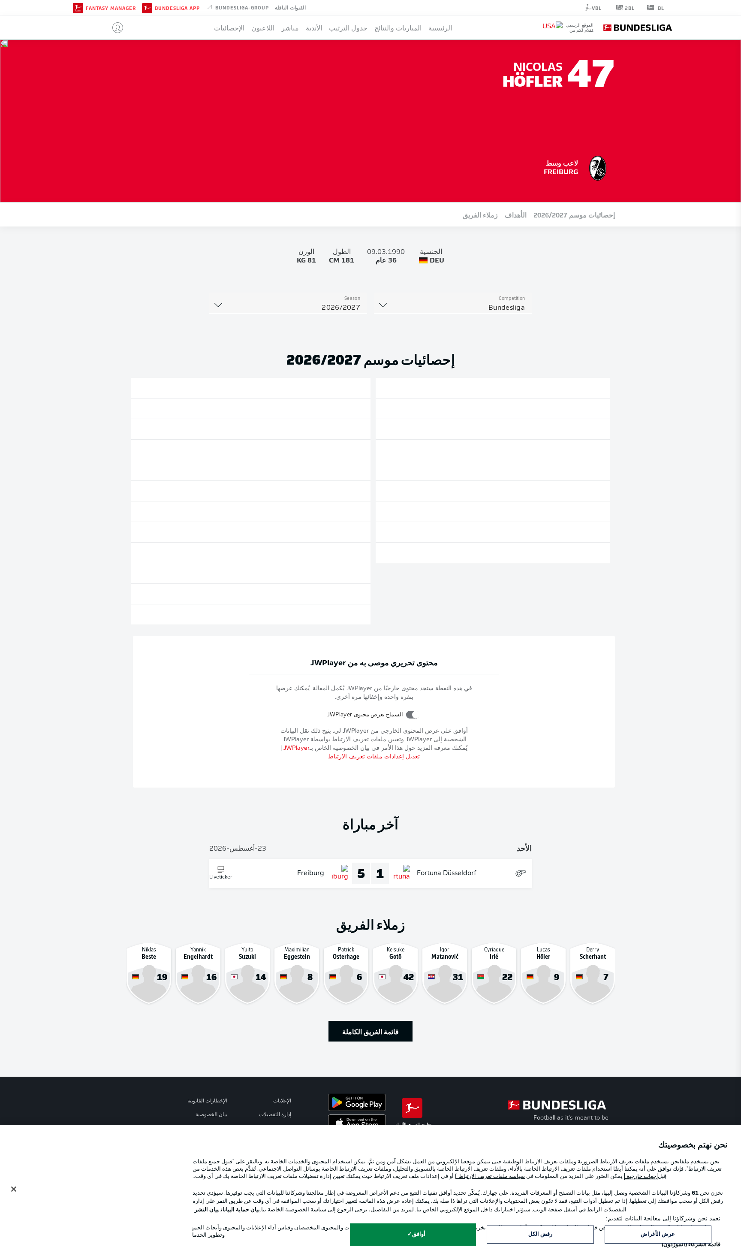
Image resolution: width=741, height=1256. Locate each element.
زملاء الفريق (480, 214)
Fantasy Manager (111, 7)
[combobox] (453, 308)
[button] (114, 27)
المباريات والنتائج (398, 27)
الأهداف (516, 214)
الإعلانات (282, 1101)
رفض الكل (540, 1234)
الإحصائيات (229, 27)
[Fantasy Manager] (78, 7)
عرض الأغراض (658, 1234)
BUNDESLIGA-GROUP (241, 6)
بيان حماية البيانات (240, 1210)
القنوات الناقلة (290, 6)
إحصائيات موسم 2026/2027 (574, 214)
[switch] (412, 714)
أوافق (418, 1234)
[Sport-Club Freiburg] (598, 167)
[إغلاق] (13, 1189)
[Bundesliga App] (147, 7)
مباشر (290, 27)
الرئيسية (440, 27)
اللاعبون (262, 27)
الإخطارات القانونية (207, 1101)
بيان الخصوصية (211, 1114)
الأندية (314, 27)
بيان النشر (207, 1210)
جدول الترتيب (348, 27)
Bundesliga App (177, 7)
